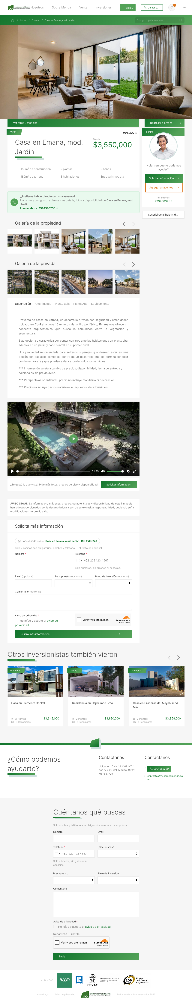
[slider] (53, 471)
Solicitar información (118, 484)
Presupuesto (62, 576)
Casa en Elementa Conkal (28, 703)
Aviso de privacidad (26, 615)
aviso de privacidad (98, 926)
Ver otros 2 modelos (25, 122)
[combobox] (82, 560)
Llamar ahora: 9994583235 (38, 208)
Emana (35, 20)
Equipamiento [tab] (100, 303)
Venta (13, 132)
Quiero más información (35, 634)
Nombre (19, 553)
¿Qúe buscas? (106, 847)
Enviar (62, 956)
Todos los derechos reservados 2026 (136, 994)
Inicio (23, 20)
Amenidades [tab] (43, 303)
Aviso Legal (43, 994)
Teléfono (80, 553)
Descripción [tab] (23, 303)
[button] (38, 7)
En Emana (28, 130)
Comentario (22, 591)
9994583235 (161, 768)
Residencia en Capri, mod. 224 (92, 703)
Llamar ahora (154, 7)
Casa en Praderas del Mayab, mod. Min (156, 705)
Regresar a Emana (161, 122)
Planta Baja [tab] (62, 303)
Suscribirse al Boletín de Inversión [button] (166, 214)
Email (18, 576)
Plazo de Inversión (106, 576)
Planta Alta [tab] (80, 303)
